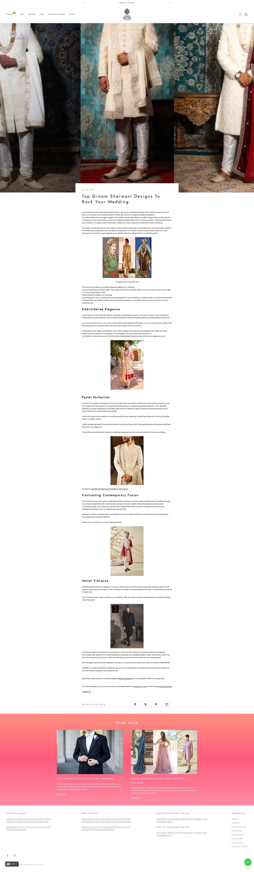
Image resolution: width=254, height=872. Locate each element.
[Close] (157, 417)
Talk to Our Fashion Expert (125, 452)
